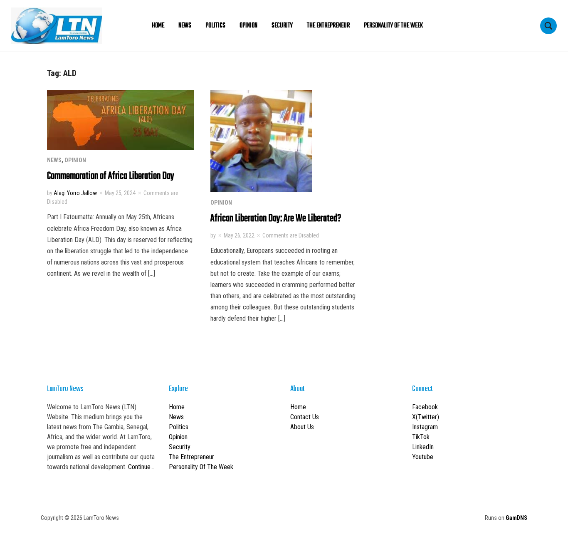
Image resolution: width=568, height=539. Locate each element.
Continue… (141, 467)
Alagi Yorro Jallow (75, 193)
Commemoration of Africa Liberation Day (110, 176)
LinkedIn (423, 447)
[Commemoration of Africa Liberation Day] (120, 120)
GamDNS (516, 517)
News (184, 25)
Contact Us (304, 417)
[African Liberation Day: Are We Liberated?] (261, 141)
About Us (302, 427)
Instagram (425, 427)
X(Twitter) (425, 417)
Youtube (422, 457)
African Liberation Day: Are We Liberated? (275, 218)
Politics (215, 25)
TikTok (421, 437)
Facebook (425, 407)
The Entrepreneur (328, 25)
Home (158, 25)
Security (282, 25)
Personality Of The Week (393, 25)
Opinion (248, 25)
